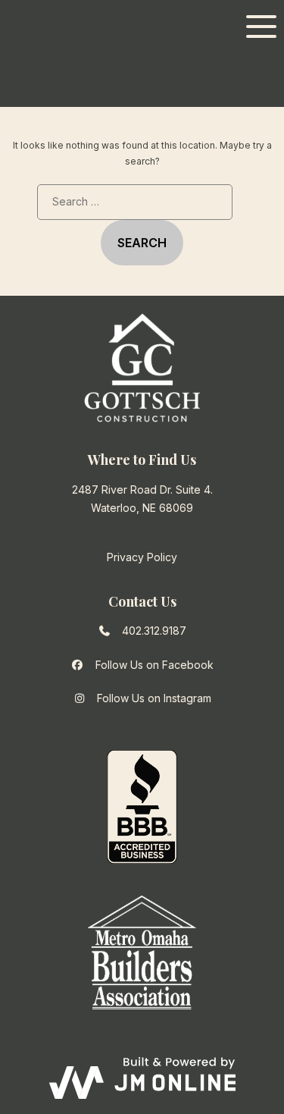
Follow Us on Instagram (154, 698)
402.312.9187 (154, 630)
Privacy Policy (142, 557)
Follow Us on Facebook (154, 664)
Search (142, 242)
